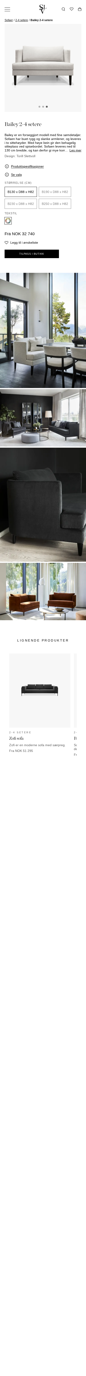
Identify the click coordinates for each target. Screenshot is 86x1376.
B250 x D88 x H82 (55, 204)
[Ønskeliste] (71, 9)
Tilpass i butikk (31, 253)
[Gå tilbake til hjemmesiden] (43, 9)
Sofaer (9, 20)
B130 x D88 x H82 (21, 192)
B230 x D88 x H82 (21, 204)
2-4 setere (21, 20)
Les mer (75, 150)
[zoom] (43, 67)
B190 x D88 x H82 (55, 192)
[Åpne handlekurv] (79, 9)
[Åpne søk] (63, 9)
